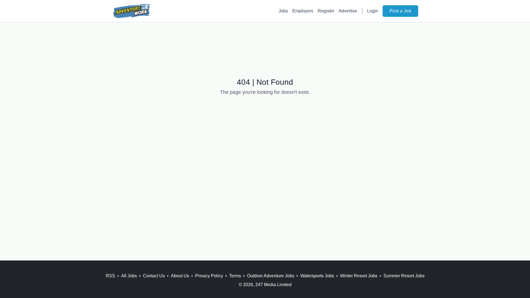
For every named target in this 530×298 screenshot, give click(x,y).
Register (326, 11)
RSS (110, 275)
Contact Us (154, 275)
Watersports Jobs (317, 275)
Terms (235, 275)
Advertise (348, 11)
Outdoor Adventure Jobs (270, 275)
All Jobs (129, 275)
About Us (180, 275)
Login (372, 11)
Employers (302, 11)
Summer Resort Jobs (404, 275)
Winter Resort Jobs (358, 275)
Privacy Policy (209, 275)
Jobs (283, 11)
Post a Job (400, 11)
